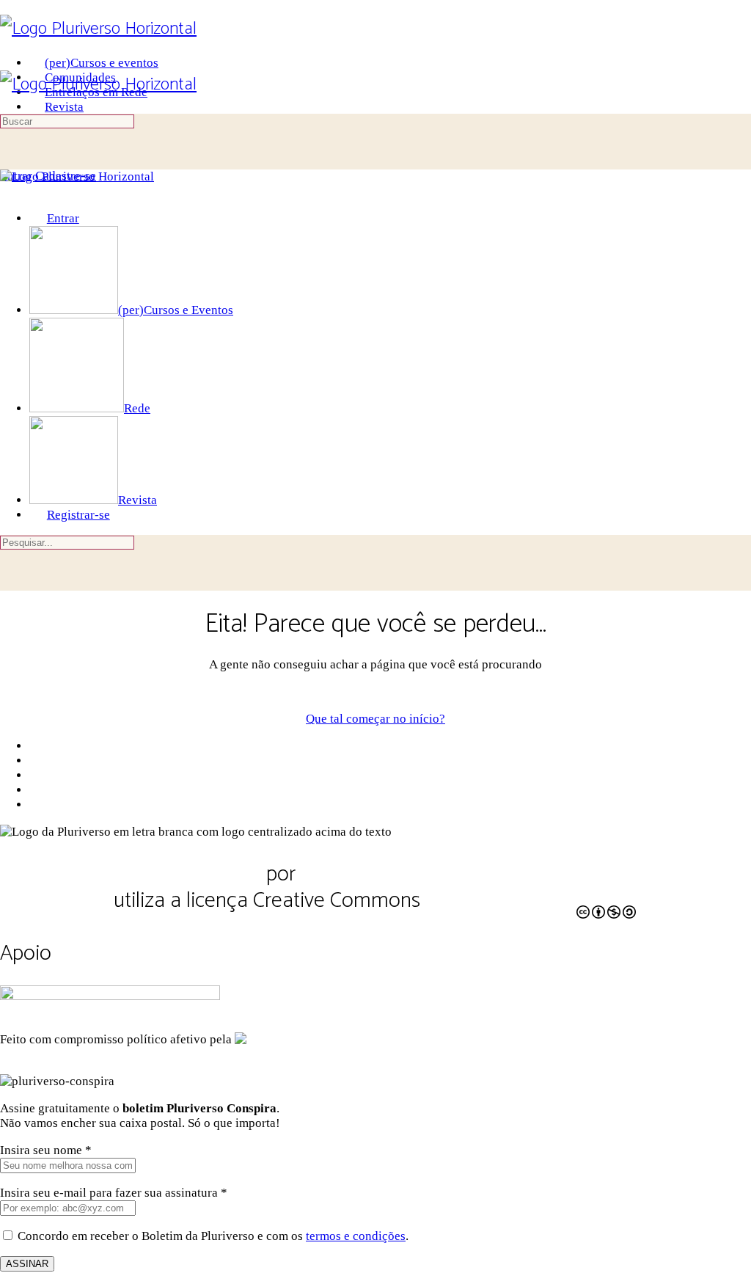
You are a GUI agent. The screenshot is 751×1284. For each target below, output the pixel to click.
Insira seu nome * (46, 1150)
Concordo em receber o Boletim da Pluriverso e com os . (213, 1236)
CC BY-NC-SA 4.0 (499, 903)
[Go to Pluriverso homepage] (98, 29)
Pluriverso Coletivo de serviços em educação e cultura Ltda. (354, 887)
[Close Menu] (9, 191)
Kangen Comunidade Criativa (410, 1039)
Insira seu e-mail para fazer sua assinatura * (113, 1193)
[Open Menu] (9, 63)
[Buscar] (9, 161)
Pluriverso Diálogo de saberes (130, 874)
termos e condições (356, 1236)
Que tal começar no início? (375, 719)
